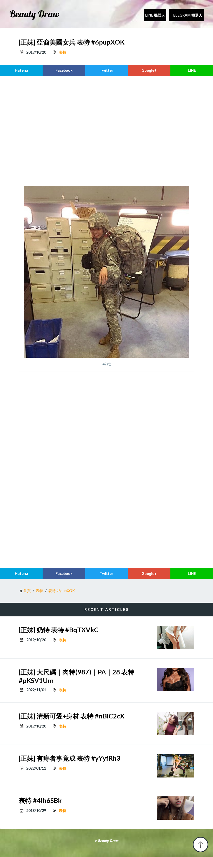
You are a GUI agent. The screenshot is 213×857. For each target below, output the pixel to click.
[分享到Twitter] (106, 70)
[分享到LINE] (191, 70)
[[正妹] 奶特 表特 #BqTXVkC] (175, 637)
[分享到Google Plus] (149, 70)
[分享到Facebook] (64, 70)
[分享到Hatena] (21, 70)
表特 (62, 52)
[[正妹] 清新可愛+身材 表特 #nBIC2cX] (175, 723)
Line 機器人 (155, 15)
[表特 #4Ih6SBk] (175, 808)
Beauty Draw (34, 14)
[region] (106, 126)
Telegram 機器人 (186, 15)
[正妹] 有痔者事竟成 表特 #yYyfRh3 (70, 758)
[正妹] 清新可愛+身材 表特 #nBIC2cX (71, 716)
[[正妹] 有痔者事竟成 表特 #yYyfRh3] (175, 765)
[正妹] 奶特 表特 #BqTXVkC (58, 629)
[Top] (200, 844)
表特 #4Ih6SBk (40, 800)
